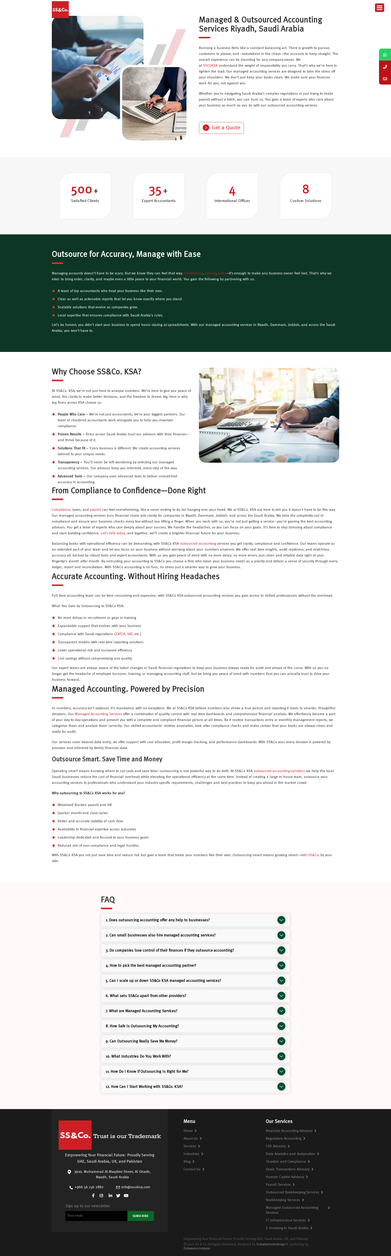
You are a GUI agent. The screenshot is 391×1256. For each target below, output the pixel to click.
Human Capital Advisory (285, 1177)
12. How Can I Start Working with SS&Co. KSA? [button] (144, 1087)
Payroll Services (278, 1185)
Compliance (193, 273)
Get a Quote (226, 128)
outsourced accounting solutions (279, 771)
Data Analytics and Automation (290, 1154)
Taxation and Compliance (286, 1162)
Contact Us (192, 1169)
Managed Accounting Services (98, 714)
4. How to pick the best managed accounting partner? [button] (151, 966)
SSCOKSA (211, 66)
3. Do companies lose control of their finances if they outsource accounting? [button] (170, 950)
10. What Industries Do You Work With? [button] (138, 1056)
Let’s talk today (113, 533)
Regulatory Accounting (283, 1139)
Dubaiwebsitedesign (271, 1244)
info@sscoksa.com (136, 1187)
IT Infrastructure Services (286, 1220)
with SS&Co (309, 855)
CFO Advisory (276, 1146)
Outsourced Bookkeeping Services (292, 1192)
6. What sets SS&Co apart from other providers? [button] (146, 996)
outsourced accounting (198, 544)
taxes (222, 273)
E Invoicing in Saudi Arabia (287, 1228)
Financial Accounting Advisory (289, 1131)
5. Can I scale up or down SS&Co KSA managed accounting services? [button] (163, 981)
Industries (191, 1154)
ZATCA (120, 634)
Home (188, 1131)
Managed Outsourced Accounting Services (292, 1210)
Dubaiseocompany (197, 1248)
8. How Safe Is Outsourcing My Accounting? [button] (142, 1026)
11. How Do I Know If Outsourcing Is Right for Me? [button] (147, 1072)
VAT (130, 634)
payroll (210, 273)
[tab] (195, 920)
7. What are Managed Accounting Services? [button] (141, 1011)
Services (190, 1146)
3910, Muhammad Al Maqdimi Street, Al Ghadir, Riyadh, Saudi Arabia (112, 1174)
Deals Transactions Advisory (288, 1169)
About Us (191, 1139)
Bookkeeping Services (283, 1200)
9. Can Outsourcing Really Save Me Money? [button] (142, 1041)
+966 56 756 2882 (89, 1187)
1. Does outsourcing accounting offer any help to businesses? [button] (158, 920)
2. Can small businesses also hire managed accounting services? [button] (161, 935)
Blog (187, 1162)
